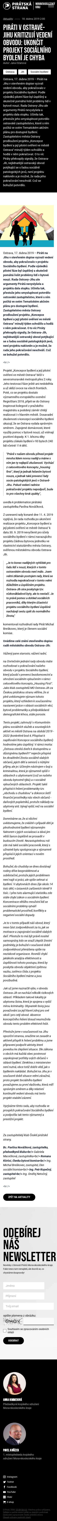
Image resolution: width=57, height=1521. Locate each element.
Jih (22, 71)
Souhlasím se (28, 1331)
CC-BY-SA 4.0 (21, 1510)
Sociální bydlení (39, 71)
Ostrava (10, 71)
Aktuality (8, 19)
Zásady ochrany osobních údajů (17, 1517)
